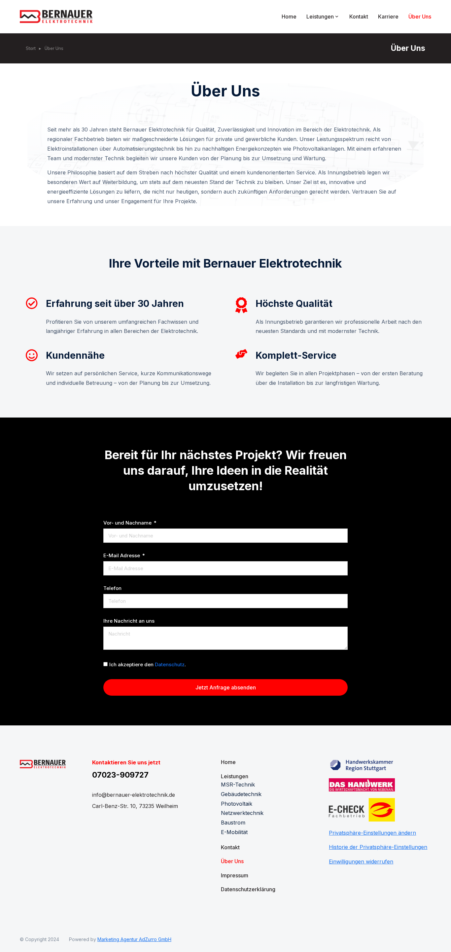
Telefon (112, 588)
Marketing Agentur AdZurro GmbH (134, 939)
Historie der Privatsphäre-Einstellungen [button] (378, 847)
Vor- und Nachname (128, 523)
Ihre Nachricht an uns (129, 621)
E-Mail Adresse (122, 556)
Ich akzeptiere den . (147, 664)
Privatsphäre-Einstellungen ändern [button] (372, 832)
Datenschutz (170, 664)
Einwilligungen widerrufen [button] (361, 861)
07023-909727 (120, 775)
